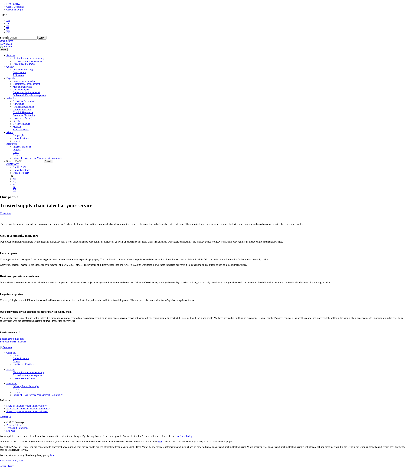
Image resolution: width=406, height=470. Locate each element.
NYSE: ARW (13, 4)
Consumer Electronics (24, 115)
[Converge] (6, 46)
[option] (206, 20)
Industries (11, 98)
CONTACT (6, 43)
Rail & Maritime (21, 129)
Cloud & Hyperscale (23, 112)
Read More (12, 460)
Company (11, 352)
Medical (17, 126)
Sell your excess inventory (13, 341)
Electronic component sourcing (28, 58)
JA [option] (7, 23)
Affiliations (18, 75)
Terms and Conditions (17, 428)
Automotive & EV (22, 109)
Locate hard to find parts (12, 338)
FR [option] (8, 29)
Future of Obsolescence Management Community (37, 158)
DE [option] (8, 32)
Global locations (21, 138)
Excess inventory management (28, 61)
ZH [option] (8, 20)
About (9, 132)
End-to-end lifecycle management (29, 95)
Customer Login (14, 9)
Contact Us (5, 416)
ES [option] (7, 26)
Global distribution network (26, 92)
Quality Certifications (23, 364)
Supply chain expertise (24, 81)
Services (10, 55)
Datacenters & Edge (23, 118)
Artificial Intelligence (23, 106)
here (160, 441)
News (16, 152)
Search (3, 37)
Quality (10, 66)
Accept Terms (7, 466)
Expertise (11, 78)
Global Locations (15, 6)
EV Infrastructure (21, 123)
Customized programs (24, 63)
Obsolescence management (26, 83)
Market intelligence (22, 86)
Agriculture (18, 103)
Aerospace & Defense (24, 101)
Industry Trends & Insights (26, 386)
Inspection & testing (23, 69)
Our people (18, 135)
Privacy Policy (13, 425)
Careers (16, 141)
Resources (11, 143)
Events (16, 155)
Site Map (10, 430)
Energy (16, 121)
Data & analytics (21, 89)
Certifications (19, 72)
